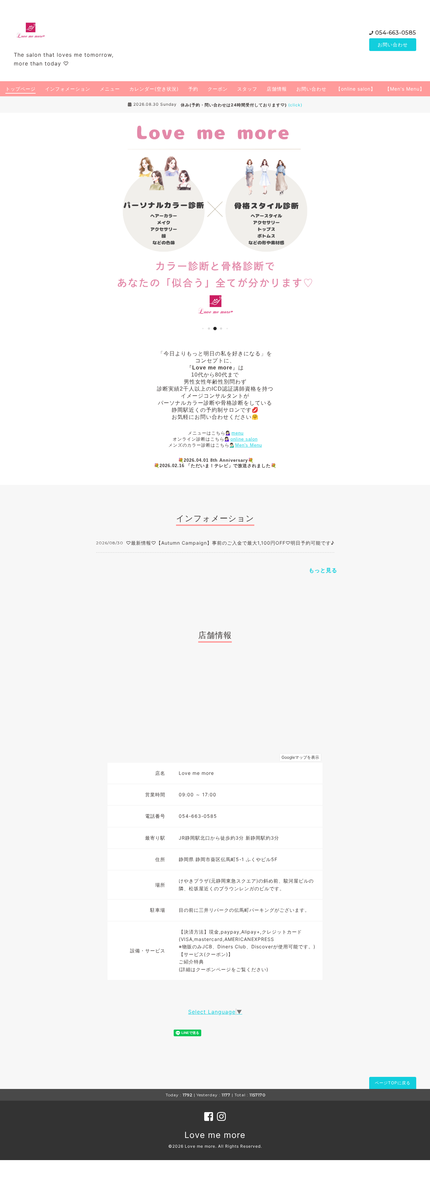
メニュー (110, 89)
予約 (193, 89)
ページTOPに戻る (393, 1082)
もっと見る (323, 570)
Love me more (215, 1135)
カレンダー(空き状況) (154, 89)
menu (237, 433)
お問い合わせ (393, 44)
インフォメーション (67, 89)
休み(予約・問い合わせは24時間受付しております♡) (241, 104)
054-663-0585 (395, 33)
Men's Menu (248, 445)
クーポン (218, 89)
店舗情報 (277, 89)
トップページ (20, 89)
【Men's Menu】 (405, 89)
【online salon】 (356, 89)
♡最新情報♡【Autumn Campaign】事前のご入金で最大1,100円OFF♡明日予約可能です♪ (230, 543)
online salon (244, 439)
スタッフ (247, 89)
